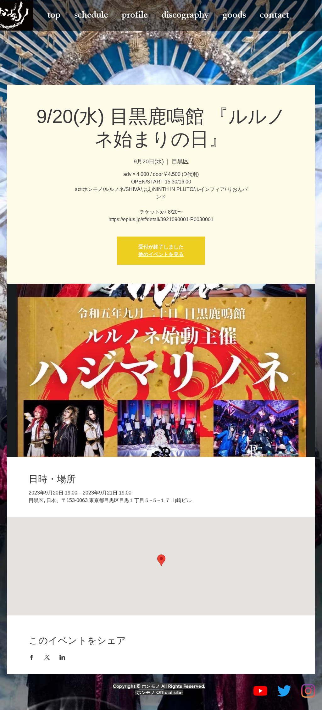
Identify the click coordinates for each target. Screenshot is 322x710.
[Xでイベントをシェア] (47, 657)
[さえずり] (284, 691)
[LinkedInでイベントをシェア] (62, 657)
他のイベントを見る (161, 254)
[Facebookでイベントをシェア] (32, 657)
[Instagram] (308, 691)
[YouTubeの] (260, 691)
